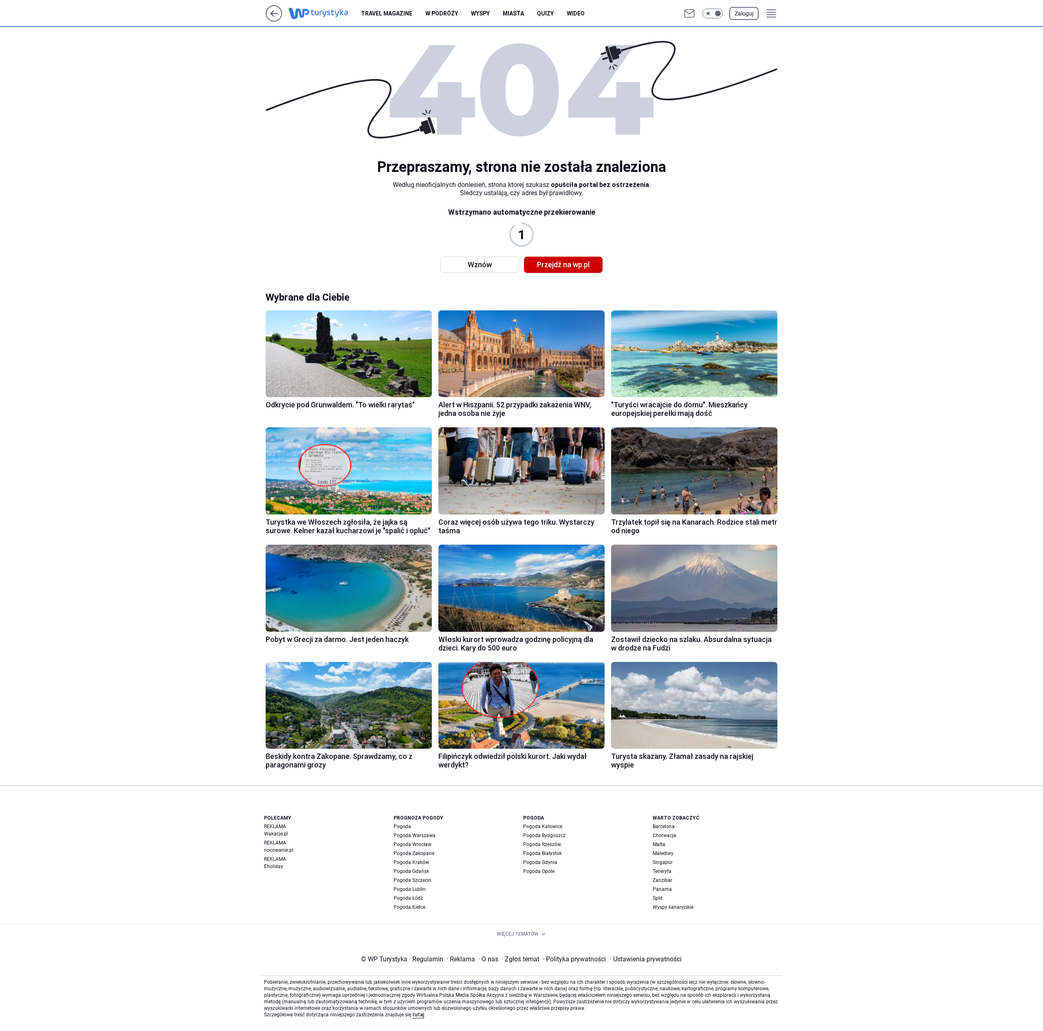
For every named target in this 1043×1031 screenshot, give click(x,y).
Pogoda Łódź (408, 898)
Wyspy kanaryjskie (673, 907)
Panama (662, 889)
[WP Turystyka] (324, 13)
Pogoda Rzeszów (542, 844)
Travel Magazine (386, 13)
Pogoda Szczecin (412, 880)
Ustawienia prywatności (646, 959)
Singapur (663, 862)
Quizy (545, 13)
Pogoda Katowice (542, 826)
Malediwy (663, 853)
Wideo (576, 13)
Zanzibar (662, 880)
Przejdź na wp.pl (563, 264)
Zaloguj (744, 13)
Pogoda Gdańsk (411, 871)
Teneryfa (662, 871)
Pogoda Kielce (409, 907)
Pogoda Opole (539, 871)
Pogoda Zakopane (414, 853)
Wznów (480, 264)
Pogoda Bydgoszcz (544, 835)
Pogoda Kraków (411, 862)
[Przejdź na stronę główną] (274, 19)
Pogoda (402, 826)
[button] (712, 13)
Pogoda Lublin (410, 889)
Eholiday (273, 866)
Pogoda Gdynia (540, 862)
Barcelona (664, 826)
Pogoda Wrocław (412, 844)
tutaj (418, 1015)
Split (657, 898)
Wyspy (480, 13)
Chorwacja (664, 835)
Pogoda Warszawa (415, 835)
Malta (659, 844)
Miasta (513, 13)
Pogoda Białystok (542, 853)
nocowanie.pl (278, 850)
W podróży (441, 13)
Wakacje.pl (276, 834)
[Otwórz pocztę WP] (689, 13)
